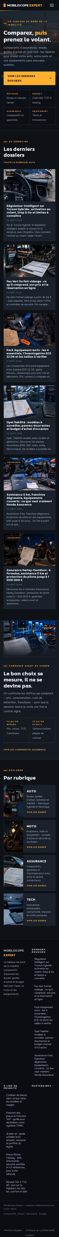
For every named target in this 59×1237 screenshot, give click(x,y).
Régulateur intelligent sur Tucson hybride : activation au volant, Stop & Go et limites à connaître (44, 968)
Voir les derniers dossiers (21, 78)
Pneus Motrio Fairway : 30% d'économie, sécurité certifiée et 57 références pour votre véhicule (15, 1164)
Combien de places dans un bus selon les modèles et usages (16, 1100)
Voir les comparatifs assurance (25, 749)
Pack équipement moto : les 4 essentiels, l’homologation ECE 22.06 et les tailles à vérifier (43, 1015)
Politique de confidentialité (40, 1230)
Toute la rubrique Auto (19, 162)
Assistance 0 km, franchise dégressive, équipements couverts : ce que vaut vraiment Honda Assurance (44, 1065)
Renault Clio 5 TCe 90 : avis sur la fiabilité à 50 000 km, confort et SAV (16, 1187)
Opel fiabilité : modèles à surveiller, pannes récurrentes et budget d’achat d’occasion (43, 1039)
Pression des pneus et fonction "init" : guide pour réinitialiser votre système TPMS (16, 1119)
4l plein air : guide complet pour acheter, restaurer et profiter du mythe (16, 1140)
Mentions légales (13, 1230)
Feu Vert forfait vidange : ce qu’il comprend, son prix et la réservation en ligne (44, 993)
